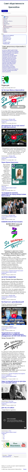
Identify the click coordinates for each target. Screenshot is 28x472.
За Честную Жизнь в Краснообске (12, 90)
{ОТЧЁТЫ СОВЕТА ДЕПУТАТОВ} (9, 50)
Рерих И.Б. (3, 186)
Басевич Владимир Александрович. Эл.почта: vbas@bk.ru (13, 374)
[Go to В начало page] (4, 434)
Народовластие (6, 36)
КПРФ (4, 29)
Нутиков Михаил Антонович (8, 66)
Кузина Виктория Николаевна (9, 59)
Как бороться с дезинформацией (12, 302)
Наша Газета (6, 28)
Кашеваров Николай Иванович (9, 57)
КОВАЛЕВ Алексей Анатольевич (12, 222)
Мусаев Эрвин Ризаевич (7, 65)
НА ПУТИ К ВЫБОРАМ (8, 277)
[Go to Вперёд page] (4, 437)
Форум (4, 30)
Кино (10, 430)
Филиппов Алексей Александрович (10, 69)
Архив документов (6, 71)
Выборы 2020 (6, 43)
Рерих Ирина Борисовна (9, 162)
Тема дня (5, 18)
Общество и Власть (7, 21)
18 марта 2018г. (7, 42)
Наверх (25, 469)
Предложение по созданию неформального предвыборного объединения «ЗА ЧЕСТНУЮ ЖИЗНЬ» (13, 334)
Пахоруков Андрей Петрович (8, 67)
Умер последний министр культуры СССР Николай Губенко (13, 382)
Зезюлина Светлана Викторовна (9, 55)
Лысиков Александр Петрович (9, 62)
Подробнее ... (4, 122)
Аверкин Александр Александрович (10, 51)
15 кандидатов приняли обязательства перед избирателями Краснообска (13, 194)
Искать (5, 11)
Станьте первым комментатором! (8, 120)
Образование (6, 23)
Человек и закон (7, 39)
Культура (5, 22)
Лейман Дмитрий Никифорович (9, 61)
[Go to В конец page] (4, 439)
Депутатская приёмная (8, 35)
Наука (4, 25)
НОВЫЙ (5, 32)
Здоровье (11, 326)
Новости (5, 19)
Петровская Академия (8, 26)
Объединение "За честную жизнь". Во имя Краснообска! (13, 126)
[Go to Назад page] (4, 436)
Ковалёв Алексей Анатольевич (9, 58)
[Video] (15, 444)
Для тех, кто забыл (7, 407)
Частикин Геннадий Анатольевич (9, 70)
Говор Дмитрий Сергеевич (8, 54)
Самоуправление (7, 38)
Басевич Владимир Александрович (10, 53)
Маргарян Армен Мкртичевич (9, 63)
